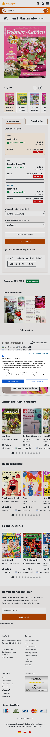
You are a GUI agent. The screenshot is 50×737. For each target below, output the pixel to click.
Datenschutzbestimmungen (38, 353)
